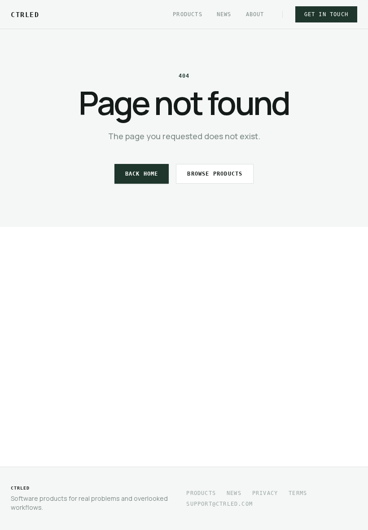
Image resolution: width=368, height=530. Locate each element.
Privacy (265, 493)
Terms (298, 493)
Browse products (214, 174)
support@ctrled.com (219, 504)
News (224, 14)
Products (187, 14)
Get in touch (326, 14)
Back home (141, 174)
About (255, 14)
